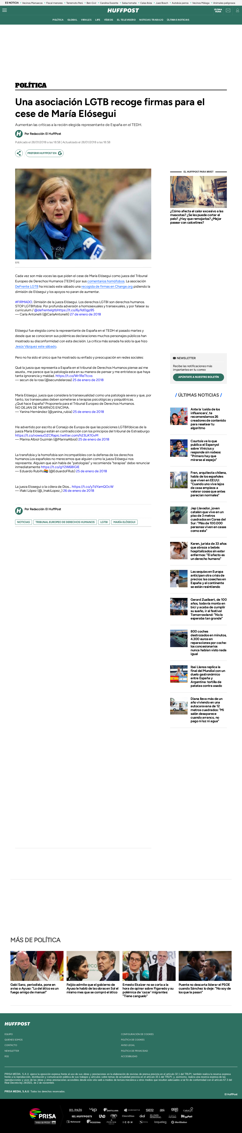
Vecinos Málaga (200, 3)
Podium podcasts (112, 1121)
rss (7, 1056)
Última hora (218, 11)
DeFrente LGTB (26, 286)
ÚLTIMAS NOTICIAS (178, 20)
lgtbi (104, 522)
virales (86, 20)
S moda (145, 1121)
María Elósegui (124, 522)
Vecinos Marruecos (32, 3)
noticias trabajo (151, 20)
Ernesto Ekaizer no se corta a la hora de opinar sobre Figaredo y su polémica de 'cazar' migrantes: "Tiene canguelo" (148, 990)
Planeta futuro (171, 1116)
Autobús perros (180, 3)
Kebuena (185, 1116)
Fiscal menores (54, 3)
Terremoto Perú (74, 3)
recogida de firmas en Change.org (107, 286)
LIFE (97, 20)
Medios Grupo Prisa (44, 1122)
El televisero (126, 20)
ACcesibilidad (129, 1056)
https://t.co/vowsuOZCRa (35, 435)
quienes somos (13, 1039)
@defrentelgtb (45, 310)
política (58, 20)
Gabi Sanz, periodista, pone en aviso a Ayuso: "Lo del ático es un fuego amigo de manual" (34, 988)
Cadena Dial (143, 1116)
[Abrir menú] (4, 10)
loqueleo (161, 1121)
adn (174, 1110)
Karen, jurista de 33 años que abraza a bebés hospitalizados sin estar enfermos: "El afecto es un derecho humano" (208, 551)
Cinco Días (129, 1116)
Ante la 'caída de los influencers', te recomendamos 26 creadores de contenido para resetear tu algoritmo (208, 418)
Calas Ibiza (146, 3)
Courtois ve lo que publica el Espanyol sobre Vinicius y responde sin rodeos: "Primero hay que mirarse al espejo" (206, 450)
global (72, 20)
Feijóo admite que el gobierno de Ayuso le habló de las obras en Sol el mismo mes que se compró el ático (92, 988)
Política (31, 86)
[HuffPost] (17, 1023)
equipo (9, 1034)
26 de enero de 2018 (78, 491)
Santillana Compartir (133, 1110)
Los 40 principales (96, 1110)
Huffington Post (83, 1116)
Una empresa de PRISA (44, 1113)
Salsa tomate (129, 3)
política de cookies (132, 1039)
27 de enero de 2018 (85, 314)
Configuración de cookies (137, 1034)
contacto (11, 1045)
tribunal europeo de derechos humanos (65, 522)
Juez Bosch (162, 3)
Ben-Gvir (91, 3)
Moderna (94, 1121)
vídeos (108, 20)
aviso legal (128, 1045)
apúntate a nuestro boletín (198, 377)
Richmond (75, 1121)
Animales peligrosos (224, 3)
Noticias (23, 522)
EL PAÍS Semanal (157, 1116)
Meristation (179, 1121)
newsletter (12, 1051)
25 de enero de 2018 (88, 380)
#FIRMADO (23, 302)
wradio (114, 1116)
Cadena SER (150, 1110)
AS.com (162, 1110)
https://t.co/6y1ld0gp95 (75, 310)
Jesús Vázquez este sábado (35, 346)
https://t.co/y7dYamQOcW (92, 487)
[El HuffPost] (123, 10)
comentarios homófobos (105, 281)
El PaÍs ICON (129, 1121)
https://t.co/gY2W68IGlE (60, 467)
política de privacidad (134, 1051)
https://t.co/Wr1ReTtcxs (74, 376)
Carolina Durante (109, 3)
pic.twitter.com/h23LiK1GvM (76, 435)
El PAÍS (78, 1110)
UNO (104, 1116)
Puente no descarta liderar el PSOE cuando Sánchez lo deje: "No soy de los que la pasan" (205, 988)
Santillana (113, 1110)
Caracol (188, 1110)
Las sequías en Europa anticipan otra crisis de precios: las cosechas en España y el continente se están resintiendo (208, 579)
